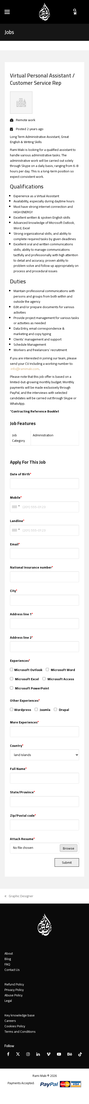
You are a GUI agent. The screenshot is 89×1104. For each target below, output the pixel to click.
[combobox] (15, 507)
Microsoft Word (62, 670)
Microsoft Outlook (28, 670)
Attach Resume (22, 839)
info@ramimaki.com (25, 369)
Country (16, 745)
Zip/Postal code (23, 815)
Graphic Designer (19, 896)
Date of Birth (20, 474)
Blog (8, 959)
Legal (8, 1001)
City (13, 591)
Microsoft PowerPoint (31, 688)
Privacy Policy (14, 990)
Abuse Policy (14, 995)
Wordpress (22, 710)
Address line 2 (21, 637)
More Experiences (24, 722)
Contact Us (12, 970)
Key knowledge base (20, 1015)
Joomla (44, 710)
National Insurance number (31, 567)
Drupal (63, 710)
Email (15, 544)
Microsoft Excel (26, 679)
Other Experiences (25, 700)
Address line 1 (21, 614)
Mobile (16, 497)
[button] (7, 12)
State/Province (22, 792)
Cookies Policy (15, 1026)
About (9, 953)
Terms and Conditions (20, 1031)
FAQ (7, 964)
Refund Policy (14, 984)
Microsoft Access (60, 679)
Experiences (20, 660)
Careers (10, 1021)
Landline (17, 521)
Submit (67, 862)
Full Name (18, 769)
